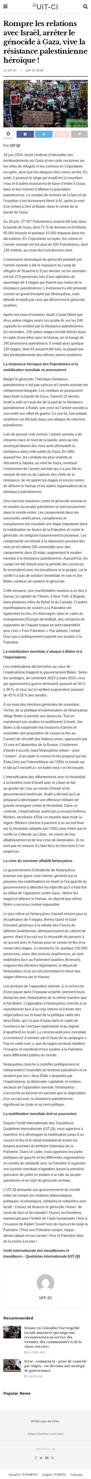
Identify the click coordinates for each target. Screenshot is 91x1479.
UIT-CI (12, 70)
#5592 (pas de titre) (45, 1421)
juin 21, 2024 (34, 70)
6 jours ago (36, 1352)
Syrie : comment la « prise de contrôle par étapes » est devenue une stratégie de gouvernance (55, 1366)
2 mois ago (35, 1376)
